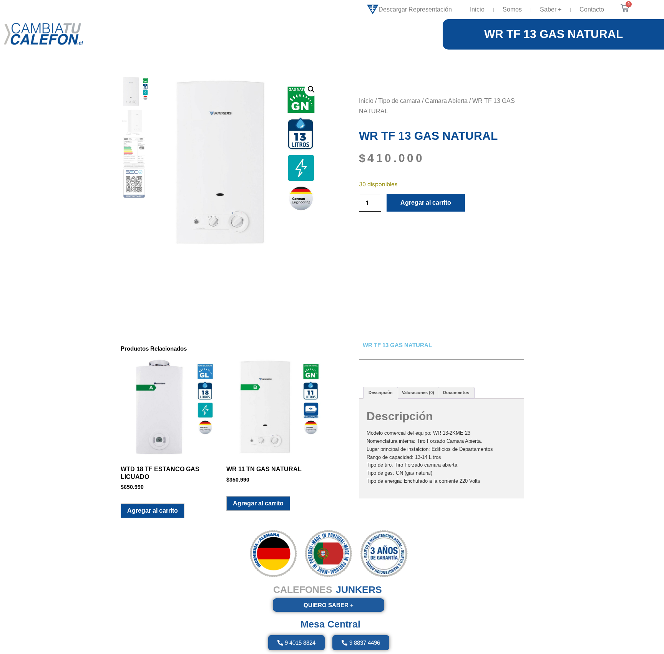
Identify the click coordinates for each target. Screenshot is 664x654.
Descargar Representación (415, 9)
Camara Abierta (446, 101)
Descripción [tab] (381, 392)
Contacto (591, 9)
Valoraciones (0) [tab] (418, 392)
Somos (512, 9)
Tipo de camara (399, 101)
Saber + (550, 9)
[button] (311, 89)
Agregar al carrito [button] (152, 510)
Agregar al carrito (425, 202)
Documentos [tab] (456, 392)
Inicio (477, 9)
